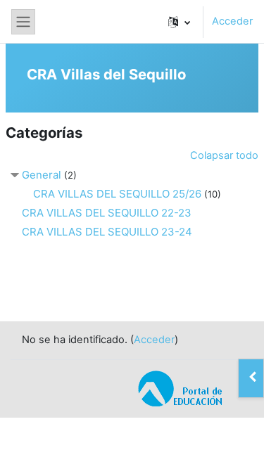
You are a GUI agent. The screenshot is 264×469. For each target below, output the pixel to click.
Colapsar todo (224, 155)
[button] (179, 22)
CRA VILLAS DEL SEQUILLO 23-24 (107, 231)
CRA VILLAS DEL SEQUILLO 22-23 (106, 212)
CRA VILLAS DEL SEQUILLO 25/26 (117, 193)
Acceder (232, 21)
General (41, 174)
